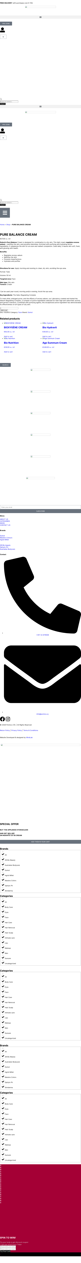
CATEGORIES (5, 521)
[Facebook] (2, 719)
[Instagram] (7, 719)
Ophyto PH (4, 547)
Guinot (30, 312)
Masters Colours (6, 538)
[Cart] (3, 37)
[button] (40, 17)
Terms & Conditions (30, 730)
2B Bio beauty (5, 545)
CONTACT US (5, 525)
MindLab (29, 737)
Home (2, 225)
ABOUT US (4, 519)
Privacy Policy (16, 730)
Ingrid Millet (4, 540)
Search (3, 104)
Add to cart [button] (8, 336)
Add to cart (4, 310)
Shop (8, 225)
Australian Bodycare (7, 549)
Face (20, 312)
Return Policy (5, 730)
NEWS (2, 523)
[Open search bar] (1, 100)
